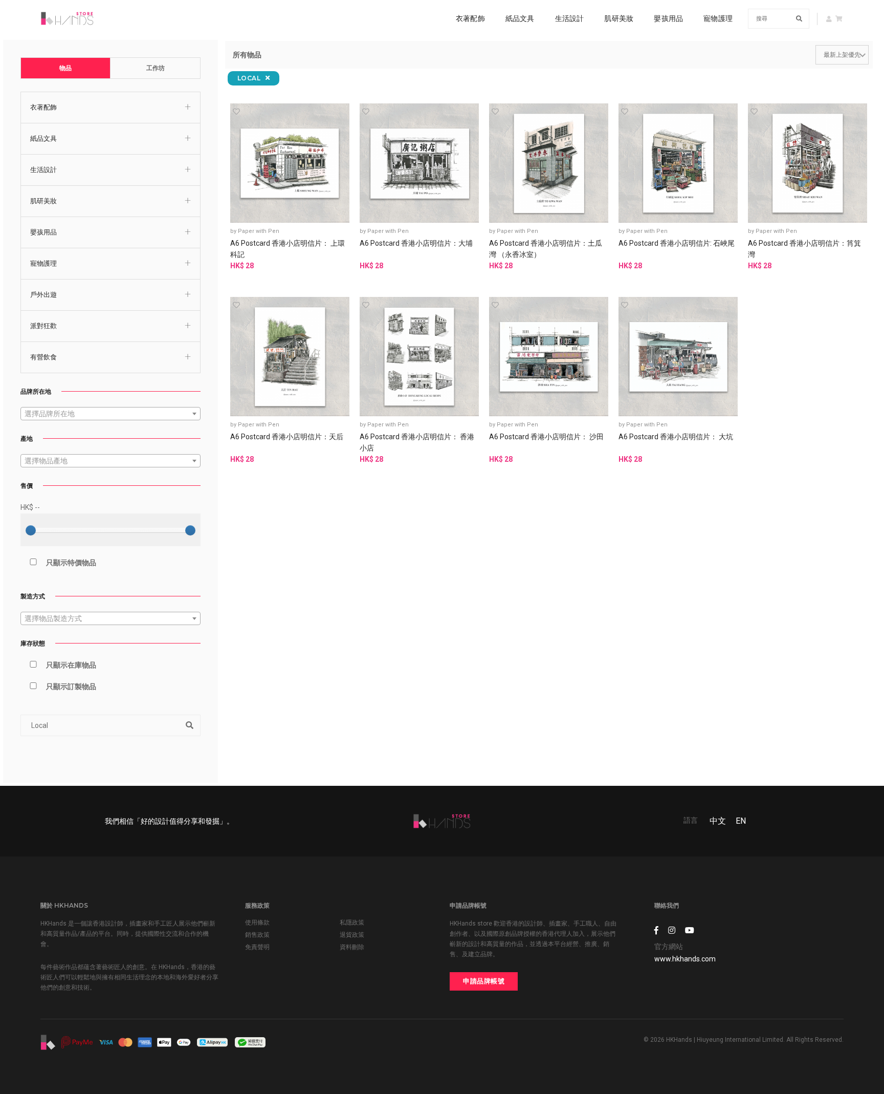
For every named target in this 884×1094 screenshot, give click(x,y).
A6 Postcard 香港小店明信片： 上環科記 (287, 249)
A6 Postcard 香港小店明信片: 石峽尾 (676, 243)
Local (249, 78)
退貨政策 (352, 934)
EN (741, 821)
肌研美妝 (618, 18)
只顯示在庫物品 (71, 665)
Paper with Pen (258, 231)
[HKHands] (67, 18)
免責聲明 (257, 947)
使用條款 (257, 922)
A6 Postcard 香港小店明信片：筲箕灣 (804, 249)
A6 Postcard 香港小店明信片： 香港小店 (417, 442)
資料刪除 (352, 947)
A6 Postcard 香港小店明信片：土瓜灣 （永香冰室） (545, 249)
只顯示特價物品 (71, 563)
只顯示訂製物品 (71, 686)
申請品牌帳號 (483, 981)
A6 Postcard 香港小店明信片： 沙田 (546, 437)
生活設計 (569, 18)
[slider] (31, 530)
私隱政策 (352, 922)
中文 (718, 821)
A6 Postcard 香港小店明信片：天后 (286, 437)
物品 (65, 68)
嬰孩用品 (668, 18)
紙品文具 (520, 18)
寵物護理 (718, 18)
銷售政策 (257, 934)
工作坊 (155, 68)
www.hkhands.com (685, 959)
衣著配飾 (470, 18)
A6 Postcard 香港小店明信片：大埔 (416, 243)
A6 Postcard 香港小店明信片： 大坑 (675, 437)
